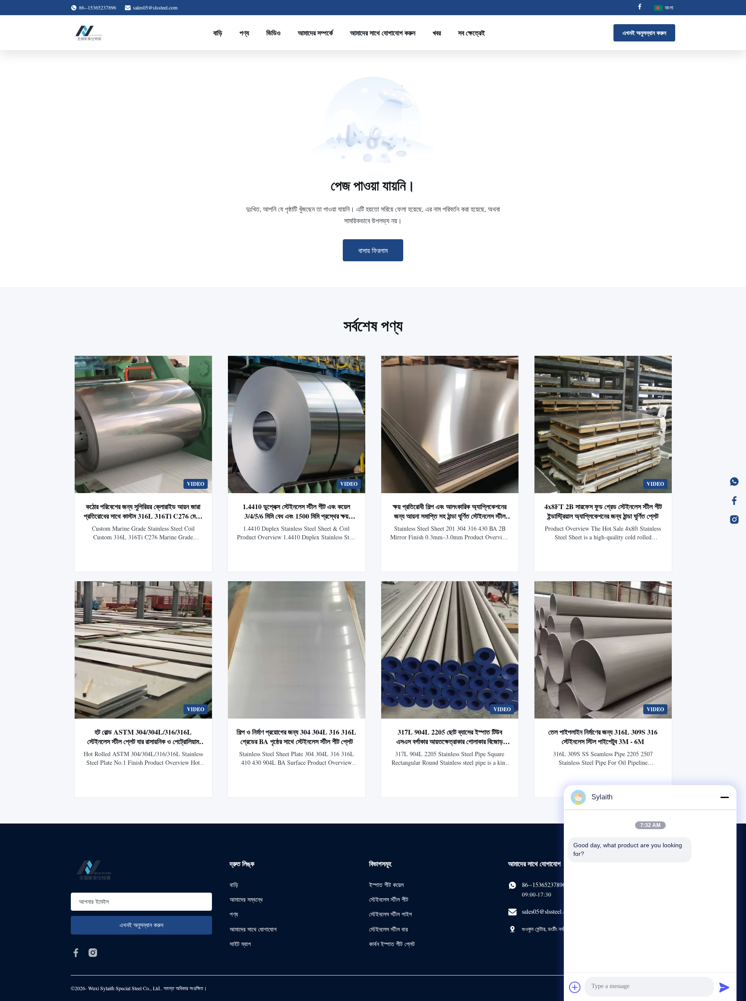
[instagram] (93, 952)
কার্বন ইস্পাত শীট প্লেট (392, 944)
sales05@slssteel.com (155, 7)
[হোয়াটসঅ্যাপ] (734, 481)
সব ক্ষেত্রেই (471, 33)
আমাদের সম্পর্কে (315, 33)
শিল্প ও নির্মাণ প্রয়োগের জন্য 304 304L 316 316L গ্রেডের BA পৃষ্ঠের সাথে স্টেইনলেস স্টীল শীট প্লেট (296, 736)
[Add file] (575, 987)
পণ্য (244, 33)
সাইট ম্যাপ (240, 944)
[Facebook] (639, 7)
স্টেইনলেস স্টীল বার (388, 929)
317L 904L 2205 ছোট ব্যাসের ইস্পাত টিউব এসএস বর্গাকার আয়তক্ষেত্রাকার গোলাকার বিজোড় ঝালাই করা (449, 741)
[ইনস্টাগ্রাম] (734, 519)
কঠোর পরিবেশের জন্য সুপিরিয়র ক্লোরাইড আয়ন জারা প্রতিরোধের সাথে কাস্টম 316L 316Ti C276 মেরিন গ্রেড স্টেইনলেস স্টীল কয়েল (143, 515)
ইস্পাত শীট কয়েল (386, 885)
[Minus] (724, 797)
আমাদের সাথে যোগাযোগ (253, 929)
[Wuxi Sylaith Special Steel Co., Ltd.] (88, 33)
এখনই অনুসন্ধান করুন (644, 32)
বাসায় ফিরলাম (373, 250)
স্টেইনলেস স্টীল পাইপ (390, 914)
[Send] (724, 987)
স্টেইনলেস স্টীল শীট (388, 899)
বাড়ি (217, 33)
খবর (437, 33)
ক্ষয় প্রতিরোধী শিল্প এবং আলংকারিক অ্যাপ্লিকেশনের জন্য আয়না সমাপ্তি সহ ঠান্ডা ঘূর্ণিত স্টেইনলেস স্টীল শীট (449, 515)
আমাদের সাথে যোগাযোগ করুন (382, 33)
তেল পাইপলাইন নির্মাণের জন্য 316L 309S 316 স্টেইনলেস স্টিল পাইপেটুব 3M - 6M (602, 736)
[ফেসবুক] (734, 500)
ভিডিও (273, 33)
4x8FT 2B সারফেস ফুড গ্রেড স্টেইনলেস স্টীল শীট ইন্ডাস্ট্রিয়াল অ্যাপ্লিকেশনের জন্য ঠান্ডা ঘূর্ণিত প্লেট (603, 511)
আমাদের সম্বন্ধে (246, 899)
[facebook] (76, 952)
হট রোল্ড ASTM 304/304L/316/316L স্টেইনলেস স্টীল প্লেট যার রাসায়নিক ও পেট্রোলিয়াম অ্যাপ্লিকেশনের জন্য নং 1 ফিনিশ (143, 741)
